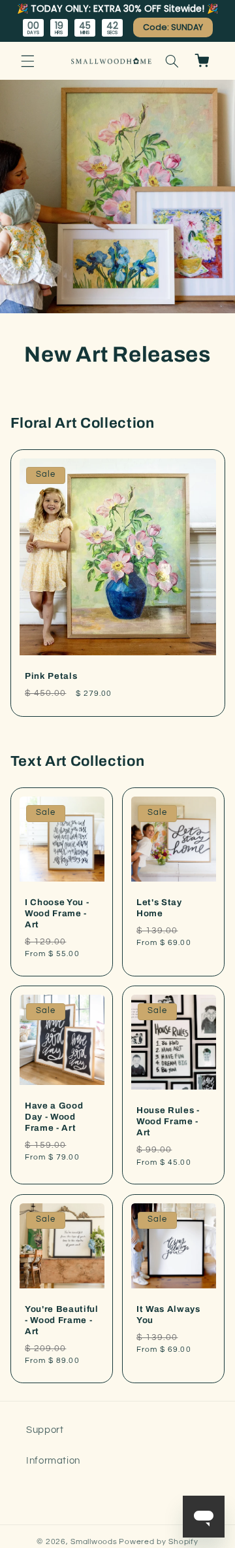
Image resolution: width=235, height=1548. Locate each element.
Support (44, 1430)
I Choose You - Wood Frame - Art (57, 913)
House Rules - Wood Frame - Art (168, 1122)
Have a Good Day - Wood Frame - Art (54, 1117)
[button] (27, 61)
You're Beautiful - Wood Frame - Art (62, 1320)
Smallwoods (93, 1541)
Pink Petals (51, 676)
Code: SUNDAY (172, 27)
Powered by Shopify (158, 1541)
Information (53, 1461)
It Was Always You (168, 1314)
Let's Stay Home (159, 907)
